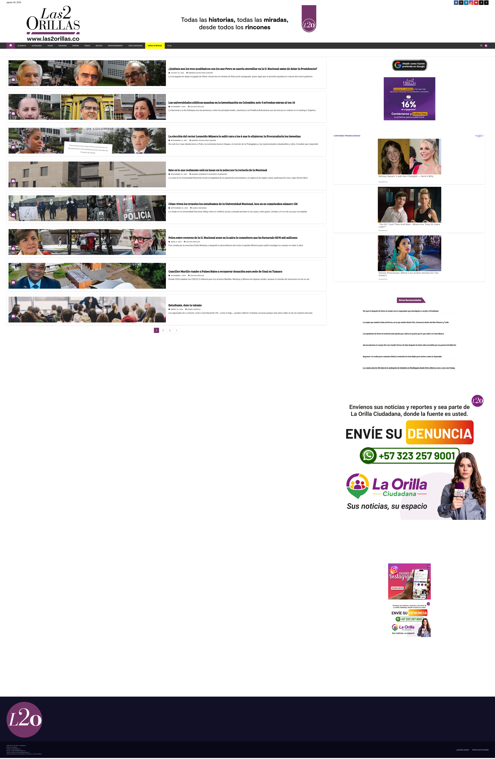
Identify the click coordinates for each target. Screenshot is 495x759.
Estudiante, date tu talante (185, 305)
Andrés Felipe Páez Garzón (200, 73)
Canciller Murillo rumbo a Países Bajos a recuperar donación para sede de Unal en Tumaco (225, 271)
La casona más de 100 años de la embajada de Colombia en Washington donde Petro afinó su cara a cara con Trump (409, 367)
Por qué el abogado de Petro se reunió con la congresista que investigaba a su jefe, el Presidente (401, 311)
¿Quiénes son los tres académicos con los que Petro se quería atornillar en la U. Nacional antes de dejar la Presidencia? (242, 69)
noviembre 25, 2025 (179, 140)
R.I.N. (170, 45)
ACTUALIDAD (37, 45)
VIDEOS (87, 45)
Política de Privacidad (480, 750)
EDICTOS (99, 45)
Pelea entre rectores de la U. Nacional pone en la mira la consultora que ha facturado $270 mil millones (232, 237)
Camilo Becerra (199, 208)
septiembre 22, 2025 (179, 208)
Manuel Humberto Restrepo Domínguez (209, 174)
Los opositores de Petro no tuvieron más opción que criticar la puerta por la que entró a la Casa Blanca (403, 333)
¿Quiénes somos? (462, 750)
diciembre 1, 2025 (178, 106)
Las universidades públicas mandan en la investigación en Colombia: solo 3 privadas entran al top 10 (231, 102)
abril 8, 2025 (176, 242)
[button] (481, 45)
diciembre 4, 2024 (178, 275)
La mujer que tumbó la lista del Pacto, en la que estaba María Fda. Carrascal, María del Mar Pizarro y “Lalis (406, 322)
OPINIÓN (75, 45)
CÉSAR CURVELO (194, 309)
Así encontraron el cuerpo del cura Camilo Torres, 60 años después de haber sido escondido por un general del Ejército (409, 345)
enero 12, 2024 (177, 309)
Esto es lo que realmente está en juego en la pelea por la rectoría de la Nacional (217, 170)
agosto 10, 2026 (177, 73)
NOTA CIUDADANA (135, 45)
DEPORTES (63, 45)
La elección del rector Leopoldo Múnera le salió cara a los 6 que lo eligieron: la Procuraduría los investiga (234, 136)
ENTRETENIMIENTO (115, 45)
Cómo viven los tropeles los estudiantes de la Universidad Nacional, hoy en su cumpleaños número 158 (233, 204)
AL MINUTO (22, 45)
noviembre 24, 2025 (179, 174)
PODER (50, 45)
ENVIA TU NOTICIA (155, 45)
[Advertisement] (409, 540)
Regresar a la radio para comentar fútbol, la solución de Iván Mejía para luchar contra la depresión (402, 356)
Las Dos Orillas (197, 106)
